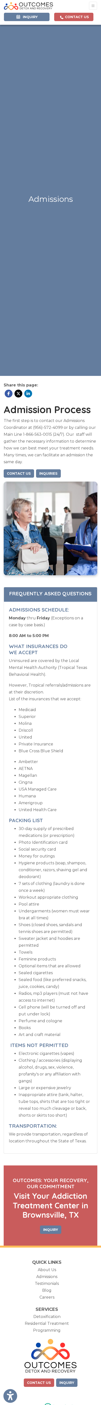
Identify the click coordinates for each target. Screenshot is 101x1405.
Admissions (46, 1276)
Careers (46, 1297)
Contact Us (76, 17)
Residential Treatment (47, 1323)
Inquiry (66, 1383)
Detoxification (47, 1316)
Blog (46, 1290)
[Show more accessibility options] (10, 1396)
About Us (47, 1269)
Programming (47, 1330)
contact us (39, 1383)
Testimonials (47, 1283)
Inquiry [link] (29, 17)
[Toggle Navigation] (93, 6)
